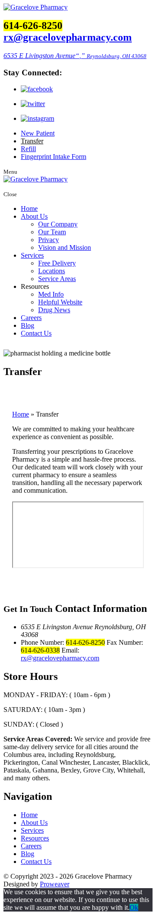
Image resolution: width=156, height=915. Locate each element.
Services (32, 255)
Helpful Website (60, 302)
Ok (134, 907)
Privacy (48, 239)
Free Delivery (57, 263)
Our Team (52, 232)
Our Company (58, 224)
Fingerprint (53, 156)
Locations (51, 271)
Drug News (54, 310)
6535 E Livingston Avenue (74, 55)
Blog (27, 325)
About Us (34, 216)
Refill (28, 148)
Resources (35, 838)
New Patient (38, 133)
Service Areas (57, 278)
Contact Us (36, 333)
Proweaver (54, 884)
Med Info (51, 294)
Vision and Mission (64, 247)
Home (29, 208)
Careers (31, 317)
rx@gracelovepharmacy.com (67, 37)
